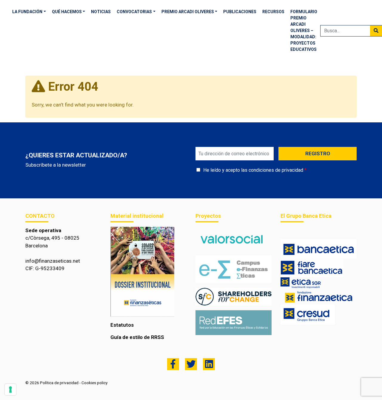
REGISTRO (317, 153)
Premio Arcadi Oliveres (187, 11)
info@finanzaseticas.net (52, 261)
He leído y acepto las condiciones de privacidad (253, 170)
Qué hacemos (67, 11)
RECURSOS (273, 11)
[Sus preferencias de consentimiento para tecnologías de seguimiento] (10, 389)
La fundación (27, 11)
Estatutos (122, 325)
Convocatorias (134, 11)
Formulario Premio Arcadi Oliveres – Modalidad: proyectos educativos (303, 30)
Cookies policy (94, 382)
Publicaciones (239, 11)
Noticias (101, 11)
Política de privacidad (59, 382)
